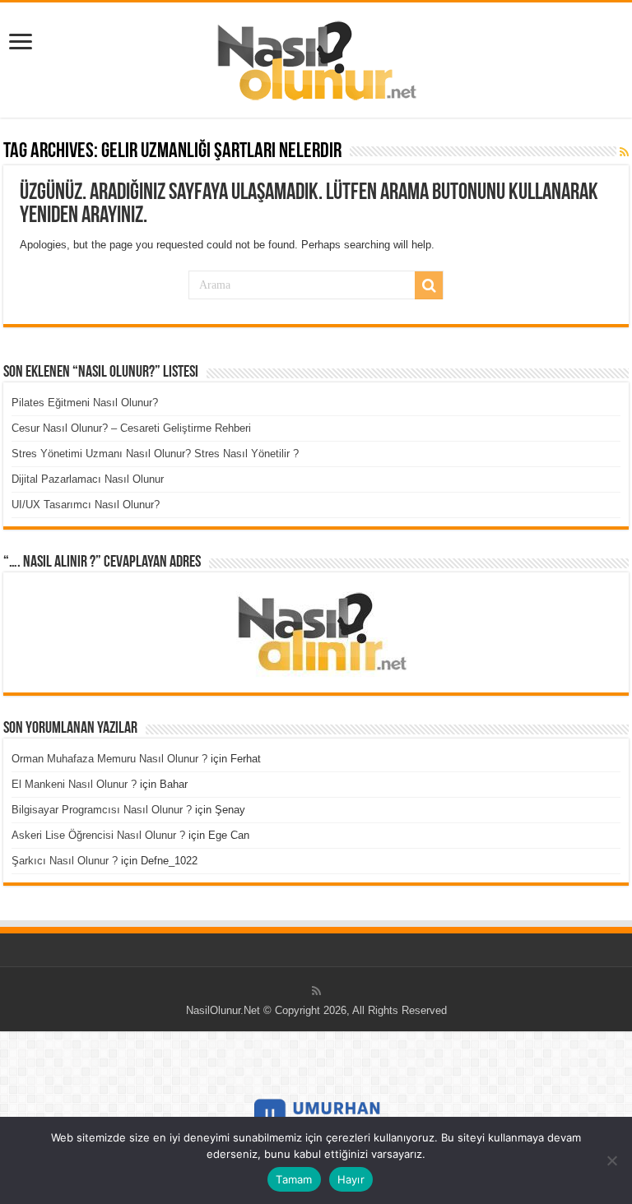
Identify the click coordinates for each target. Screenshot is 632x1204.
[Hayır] (611, 1160)
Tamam (294, 1179)
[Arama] (429, 285)
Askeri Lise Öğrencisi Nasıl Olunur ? (98, 835)
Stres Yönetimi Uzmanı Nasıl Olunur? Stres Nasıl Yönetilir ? (155, 453)
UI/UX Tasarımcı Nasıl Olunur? (86, 504)
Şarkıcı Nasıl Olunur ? (65, 860)
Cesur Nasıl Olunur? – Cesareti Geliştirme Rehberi (131, 428)
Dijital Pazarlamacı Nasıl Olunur (88, 479)
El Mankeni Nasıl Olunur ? (74, 784)
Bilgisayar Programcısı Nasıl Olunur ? (102, 809)
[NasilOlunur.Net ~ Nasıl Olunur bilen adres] (316, 56)
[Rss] (316, 991)
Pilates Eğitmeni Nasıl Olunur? (85, 402)
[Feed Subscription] (624, 152)
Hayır (351, 1179)
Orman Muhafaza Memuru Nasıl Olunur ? (109, 758)
